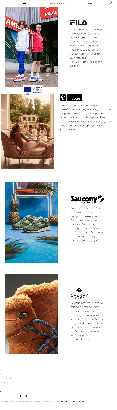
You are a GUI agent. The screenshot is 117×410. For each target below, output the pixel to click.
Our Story (3, 374)
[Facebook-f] (20, 396)
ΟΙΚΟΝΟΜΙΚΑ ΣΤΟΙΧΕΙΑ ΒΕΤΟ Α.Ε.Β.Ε (73, 401)
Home (2, 370)
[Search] (111, 3)
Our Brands (4, 378)
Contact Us (4, 383)
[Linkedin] (26, 396)
